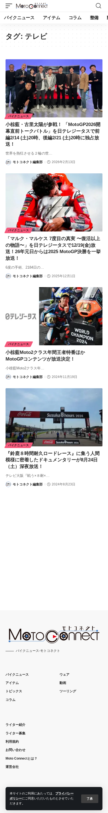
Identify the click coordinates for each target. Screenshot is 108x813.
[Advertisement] (54, 544)
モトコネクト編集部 (28, 162)
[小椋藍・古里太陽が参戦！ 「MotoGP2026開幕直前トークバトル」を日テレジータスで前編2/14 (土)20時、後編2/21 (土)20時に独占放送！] (54, 88)
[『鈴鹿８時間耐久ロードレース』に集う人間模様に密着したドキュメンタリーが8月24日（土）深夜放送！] (54, 417)
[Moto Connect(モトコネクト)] (32, 6)
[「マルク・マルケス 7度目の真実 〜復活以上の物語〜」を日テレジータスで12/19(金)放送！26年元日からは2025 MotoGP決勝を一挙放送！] (54, 202)
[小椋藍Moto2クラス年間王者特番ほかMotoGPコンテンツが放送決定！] (54, 316)
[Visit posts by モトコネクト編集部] (8, 162)
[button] (89, 798)
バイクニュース (18, 116)
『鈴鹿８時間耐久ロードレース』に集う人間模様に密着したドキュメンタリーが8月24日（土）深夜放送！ (53, 460)
